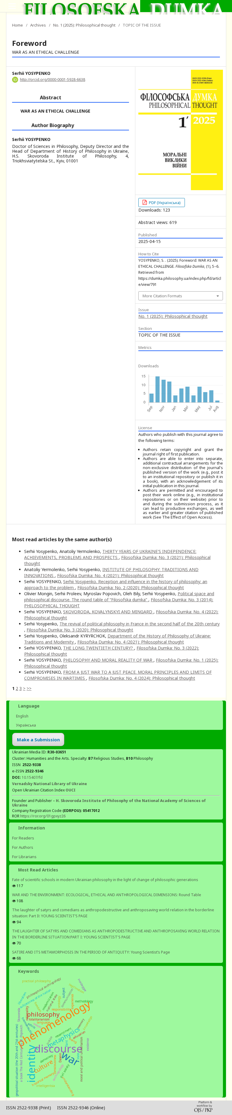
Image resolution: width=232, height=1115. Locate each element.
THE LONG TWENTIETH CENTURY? (98, 648)
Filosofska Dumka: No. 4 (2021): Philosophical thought (110, 575)
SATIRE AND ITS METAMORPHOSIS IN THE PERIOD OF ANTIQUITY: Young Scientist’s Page (91, 952)
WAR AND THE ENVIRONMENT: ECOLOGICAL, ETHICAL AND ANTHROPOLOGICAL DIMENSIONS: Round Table (106, 894)
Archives (38, 25)
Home (17, 25)
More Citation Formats (162, 296)
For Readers (23, 838)
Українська (25, 725)
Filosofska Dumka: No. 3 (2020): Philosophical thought (80, 630)
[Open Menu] (12, 6)
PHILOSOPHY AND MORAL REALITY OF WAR (108, 660)
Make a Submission (38, 739)
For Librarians (24, 856)
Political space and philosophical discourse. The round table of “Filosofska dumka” (119, 596)
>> (29, 688)
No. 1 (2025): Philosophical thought (84, 25)
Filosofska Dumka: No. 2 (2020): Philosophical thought (130, 587)
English (21, 716)
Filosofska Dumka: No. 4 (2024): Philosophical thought (142, 678)
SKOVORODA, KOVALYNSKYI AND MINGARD (108, 612)
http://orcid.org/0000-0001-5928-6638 (52, 79)
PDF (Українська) (164, 202)
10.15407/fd (32, 777)
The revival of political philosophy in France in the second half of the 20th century (140, 624)
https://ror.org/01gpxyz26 (43, 816)
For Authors (22, 847)
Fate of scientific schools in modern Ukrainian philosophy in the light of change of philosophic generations (105, 879)
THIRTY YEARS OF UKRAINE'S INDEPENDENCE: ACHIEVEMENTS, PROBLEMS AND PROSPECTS (110, 554)
